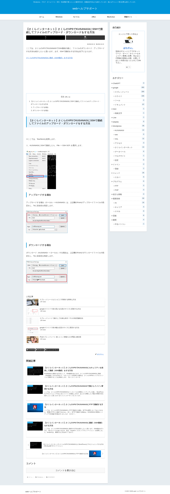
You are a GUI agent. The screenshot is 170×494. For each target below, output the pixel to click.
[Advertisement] (65, 76)
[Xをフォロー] (129, 67)
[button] (85, 37)
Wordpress (40, 349)
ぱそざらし (128, 48)
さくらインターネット (52, 349)
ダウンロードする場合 (40, 110)
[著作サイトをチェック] (127, 67)
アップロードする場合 (40, 107)
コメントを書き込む (65, 470)
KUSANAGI (31, 349)
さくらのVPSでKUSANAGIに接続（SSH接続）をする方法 (49, 58)
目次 (62, 97)
